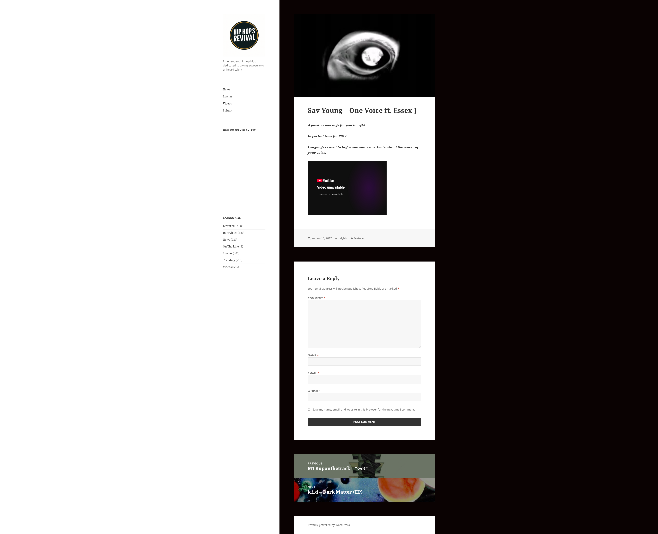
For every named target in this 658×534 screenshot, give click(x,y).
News (226, 89)
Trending (229, 260)
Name (313, 355)
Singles (227, 96)
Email (313, 373)
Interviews (230, 233)
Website (314, 391)
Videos (227, 103)
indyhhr (343, 238)
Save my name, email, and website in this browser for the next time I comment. (364, 409)
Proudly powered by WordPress (329, 525)
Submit (227, 110)
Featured (229, 226)
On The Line (231, 246)
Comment (316, 298)
